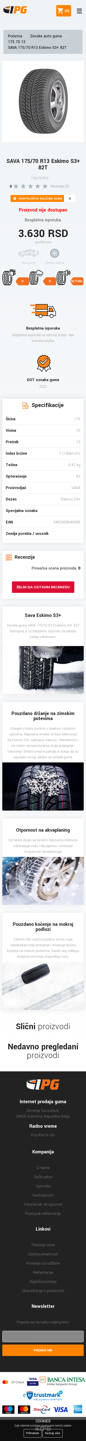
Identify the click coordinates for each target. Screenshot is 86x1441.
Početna (15, 36)
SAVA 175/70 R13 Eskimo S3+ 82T (37, 47)
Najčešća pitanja (43, 1281)
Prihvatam (32, 1433)
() (66, 11)
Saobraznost (43, 1195)
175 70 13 (16, 41)
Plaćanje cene (43, 1245)
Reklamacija (43, 1272)
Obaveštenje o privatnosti (43, 1290)
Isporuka (43, 1186)
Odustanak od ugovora (43, 1204)
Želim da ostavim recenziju (43, 587)
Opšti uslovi (43, 1177)
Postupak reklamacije (43, 1213)
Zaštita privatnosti (43, 1254)
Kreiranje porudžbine (43, 1263)
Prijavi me (43, 1350)
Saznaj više (52, 1433)
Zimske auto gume (46, 36)
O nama (43, 1167)
